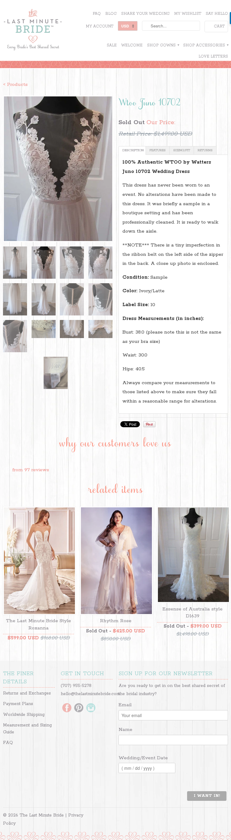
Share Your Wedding (145, 13)
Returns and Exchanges (27, 693)
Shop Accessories (205, 45)
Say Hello (217, 13)
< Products (15, 84)
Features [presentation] (157, 150)
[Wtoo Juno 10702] (57, 169)
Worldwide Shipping (24, 714)
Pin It (149, 424)
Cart (219, 26)
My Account (99, 26)
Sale (112, 45)
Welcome (132, 45)
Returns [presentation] (205, 150)
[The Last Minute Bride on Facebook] (67, 708)
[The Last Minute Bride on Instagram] (91, 708)
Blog (111, 13)
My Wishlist (187, 13)
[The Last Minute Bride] (38, 30)
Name (125, 729)
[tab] (132, 150)
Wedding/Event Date (143, 758)
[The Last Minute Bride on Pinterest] (79, 708)
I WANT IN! (207, 795)
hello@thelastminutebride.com (90, 694)
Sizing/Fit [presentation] (181, 150)
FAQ (97, 13)
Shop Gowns (163, 45)
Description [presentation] (133, 150)
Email (125, 705)
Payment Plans (18, 704)
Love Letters (213, 56)
